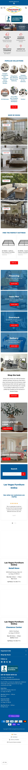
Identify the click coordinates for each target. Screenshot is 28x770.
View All (14, 109)
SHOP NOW (14, 398)
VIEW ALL (14, 265)
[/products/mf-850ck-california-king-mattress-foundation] (8, 245)
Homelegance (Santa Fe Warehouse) (6, 256)
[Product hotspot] (10, 363)
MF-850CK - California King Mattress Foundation (8, 254)
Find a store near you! (20, 53)
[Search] (23, 476)
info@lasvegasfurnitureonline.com (12, 681)
